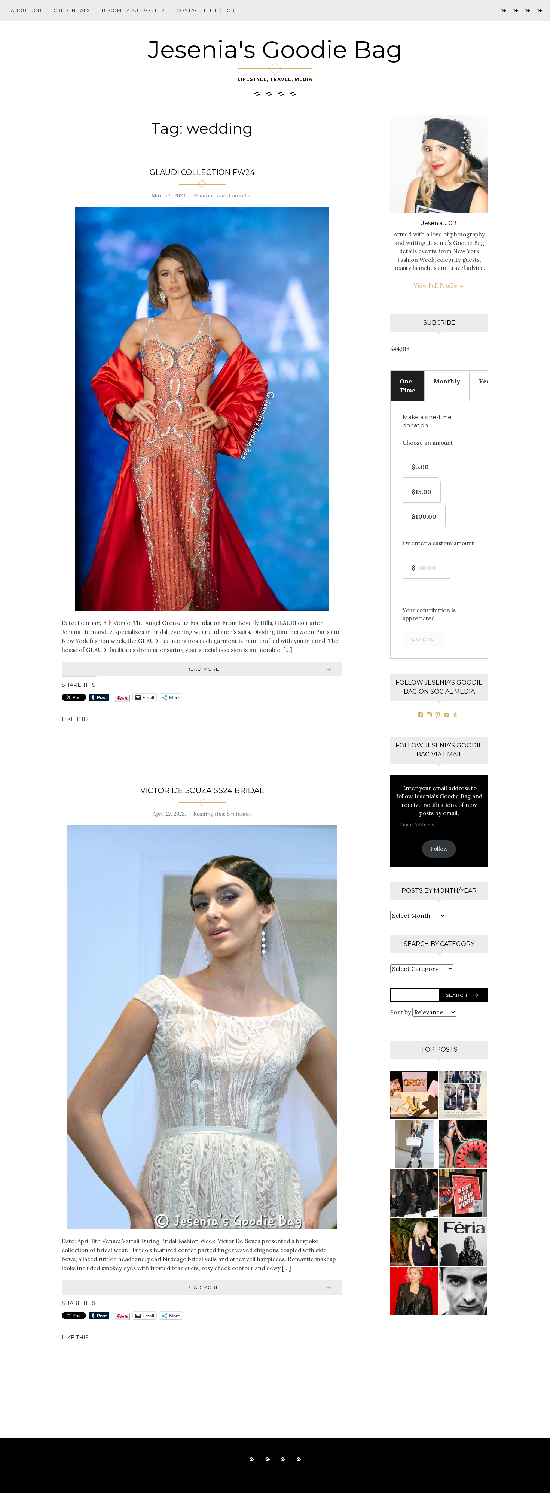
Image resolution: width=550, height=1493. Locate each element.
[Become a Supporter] (527, 9)
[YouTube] (447, 715)
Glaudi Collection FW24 (202, 172)
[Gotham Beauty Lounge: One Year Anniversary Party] (463, 1193)
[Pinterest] (438, 715)
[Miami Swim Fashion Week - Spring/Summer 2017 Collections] (463, 1144)
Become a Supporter (133, 10)
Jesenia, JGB (439, 223)
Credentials (72, 10)
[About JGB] (503, 9)
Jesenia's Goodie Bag (275, 49)
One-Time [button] (407, 385)
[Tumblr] (455, 715)
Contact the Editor (205, 10)
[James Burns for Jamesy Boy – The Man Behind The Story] (463, 1094)
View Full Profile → (439, 285)
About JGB (26, 10)
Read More (203, 669)
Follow (439, 848)
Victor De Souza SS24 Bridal (202, 790)
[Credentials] (515, 9)
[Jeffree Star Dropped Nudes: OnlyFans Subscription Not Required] (414, 1094)
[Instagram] (429, 715)
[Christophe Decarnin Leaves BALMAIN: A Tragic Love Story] (463, 1291)
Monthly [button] (447, 381)
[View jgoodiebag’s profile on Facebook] (420, 715)
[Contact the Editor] (539, 9)
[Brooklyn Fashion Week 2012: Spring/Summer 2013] (414, 1193)
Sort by (401, 1012)
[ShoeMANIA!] (414, 1144)
